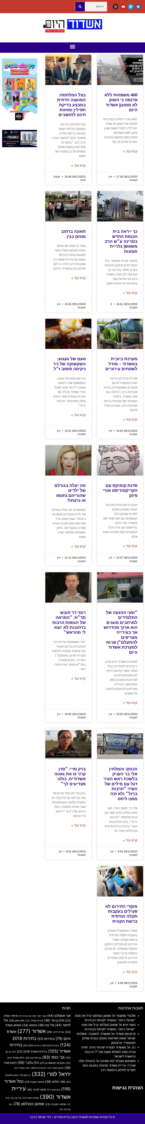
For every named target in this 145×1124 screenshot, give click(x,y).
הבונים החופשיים (52, 1062)
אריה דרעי (55, 1032)
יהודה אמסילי (22, 1068)
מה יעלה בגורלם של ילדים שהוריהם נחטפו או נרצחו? (70, 493)
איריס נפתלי (34, 1020)
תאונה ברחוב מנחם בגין (73, 234)
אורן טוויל (25, 1016)
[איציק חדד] (19, 146)
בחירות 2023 (50, 1045)
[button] (72, 46)
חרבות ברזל (38, 1068)
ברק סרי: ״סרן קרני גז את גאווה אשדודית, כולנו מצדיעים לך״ (70, 776)
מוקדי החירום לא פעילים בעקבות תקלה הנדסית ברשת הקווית (121, 914)
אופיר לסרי (39, 1016)
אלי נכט (46, 1025)
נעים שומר (53, 1089)
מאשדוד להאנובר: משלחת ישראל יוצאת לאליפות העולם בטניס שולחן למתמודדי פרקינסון (106, 1038)
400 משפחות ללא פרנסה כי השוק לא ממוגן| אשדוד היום (120, 102)
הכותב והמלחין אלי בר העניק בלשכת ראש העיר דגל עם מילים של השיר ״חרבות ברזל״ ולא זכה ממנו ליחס (120, 784)
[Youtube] (123, 6)
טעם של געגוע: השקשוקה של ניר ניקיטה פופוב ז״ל (69, 363)
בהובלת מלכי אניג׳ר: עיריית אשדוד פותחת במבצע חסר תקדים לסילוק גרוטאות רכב (107, 1065)
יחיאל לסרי (51, 1074)
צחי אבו (15, 1098)
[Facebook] (138, 6)
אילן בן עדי (54, 1020)
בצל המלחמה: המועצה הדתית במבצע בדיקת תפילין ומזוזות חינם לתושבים (71, 105)
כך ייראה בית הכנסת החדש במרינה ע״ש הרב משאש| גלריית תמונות (121, 241)
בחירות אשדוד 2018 (32, 1051)
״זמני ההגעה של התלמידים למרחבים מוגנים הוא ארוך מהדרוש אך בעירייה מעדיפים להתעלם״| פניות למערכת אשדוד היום (120, 632)
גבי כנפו (53, 1057)
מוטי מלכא (55, 1081)
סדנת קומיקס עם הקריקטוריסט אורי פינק (120, 490)
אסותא (29, 1025)
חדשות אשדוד (55, 1068)
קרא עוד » (130, 151)
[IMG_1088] (19, 120)
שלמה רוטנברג (55, 1104)
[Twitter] (130, 6)
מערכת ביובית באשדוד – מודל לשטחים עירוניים (121, 363)
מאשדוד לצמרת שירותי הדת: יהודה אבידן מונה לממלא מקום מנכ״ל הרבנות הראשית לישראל (108, 1051)
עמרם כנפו (30, 1097)
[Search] (80, 6)
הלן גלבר (28, 1062)
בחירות (46, 1039)
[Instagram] (115, 6)
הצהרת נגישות (127, 1087)
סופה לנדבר (36, 1089)
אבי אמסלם (59, 1015)
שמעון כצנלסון (28, 1104)
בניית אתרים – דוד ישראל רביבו (50, 1117)
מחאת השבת (34, 1081)
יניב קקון (25, 1075)
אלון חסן (16, 1020)
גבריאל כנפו (33, 1057)
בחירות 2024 (32, 1045)
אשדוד (31, 1031)
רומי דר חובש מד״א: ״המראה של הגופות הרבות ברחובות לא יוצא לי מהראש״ (69, 622)
